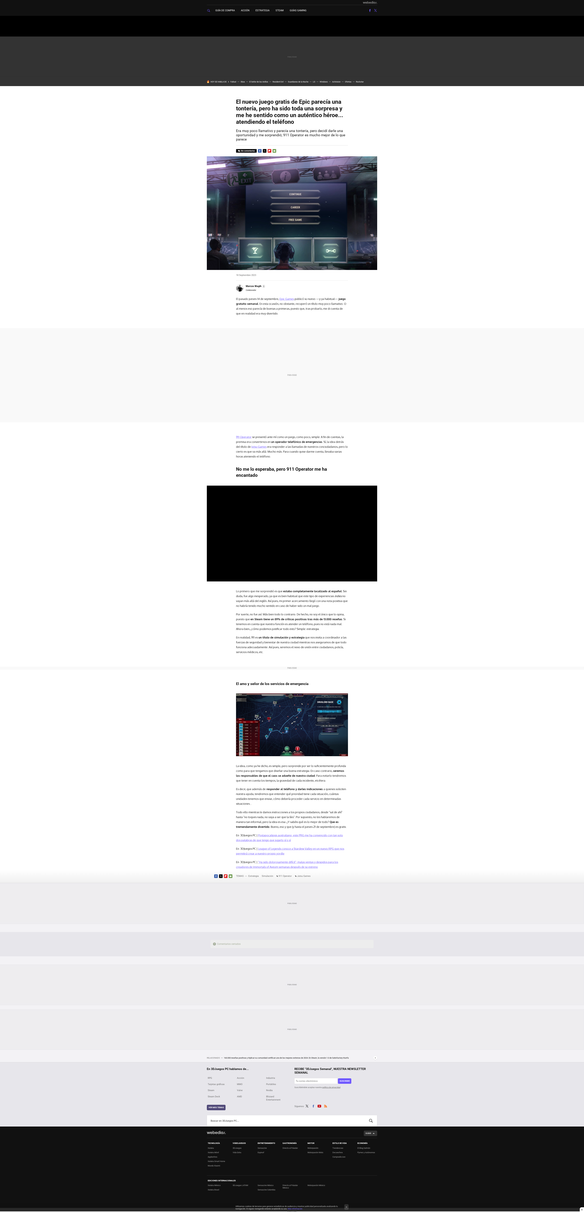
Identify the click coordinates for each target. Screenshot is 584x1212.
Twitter (375, 10)
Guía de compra (225, 10)
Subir (368, 1133)
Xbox (243, 82)
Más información (295, 1209)
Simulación (267, 876)
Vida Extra (237, 1152)
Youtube (319, 1105)
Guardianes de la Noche (298, 82)
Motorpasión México (316, 1185)
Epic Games (287, 299)
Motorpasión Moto (315, 1152)
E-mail (274, 151)
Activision (336, 82)
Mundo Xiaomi (214, 1166)
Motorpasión (313, 1148)
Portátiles (271, 1084)
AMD (239, 1096)
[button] (255, 286)
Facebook (370, 10)
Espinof (261, 1152)
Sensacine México (265, 1185)
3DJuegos (237, 1148)
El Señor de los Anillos (258, 82)
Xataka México (214, 1185)
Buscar (371, 1120)
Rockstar (360, 82)
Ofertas (348, 82)
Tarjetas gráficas (216, 1084)
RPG (210, 1078)
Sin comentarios (248, 151)
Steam (280, 10)
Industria (270, 1078)
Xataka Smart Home (216, 1161)
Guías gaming (298, 10)
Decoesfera (337, 1152)
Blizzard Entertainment (273, 1098)
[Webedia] (370, 2)
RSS (325, 1105)
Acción (245, 10)
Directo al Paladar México (290, 1186)
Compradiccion (338, 1157)
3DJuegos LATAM (240, 1185)
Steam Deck (214, 1096)
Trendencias (337, 1148)
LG (314, 82)
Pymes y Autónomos (366, 1152)
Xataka (211, 1148)
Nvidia (269, 1090)
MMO (239, 1084)
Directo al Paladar (290, 1148)
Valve (240, 1090)
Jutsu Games (259, 446)
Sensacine (262, 1148)
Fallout (233, 82)
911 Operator (244, 437)
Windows (324, 82)
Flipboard (269, 151)
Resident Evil (278, 82)
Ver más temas (216, 1107)
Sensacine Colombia (266, 1190)
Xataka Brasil (213, 1190)
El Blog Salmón (363, 1148)
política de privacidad (331, 1087)
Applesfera (212, 1157)
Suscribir (345, 1081)
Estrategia (262, 10)
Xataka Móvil (213, 1152)
